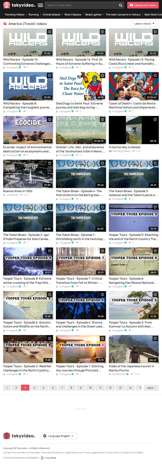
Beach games (93, 14)
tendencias (118, 374)
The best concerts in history (123, 14)
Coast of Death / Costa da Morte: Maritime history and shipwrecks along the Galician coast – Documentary (132, 106)
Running (34, 14)
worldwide (12, 195)
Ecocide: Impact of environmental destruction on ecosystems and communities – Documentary (27, 149)
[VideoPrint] (48, 457)
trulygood (12, 67)
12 (110, 387)
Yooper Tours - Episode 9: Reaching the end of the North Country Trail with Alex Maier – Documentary (133, 237)
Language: (59, 436)
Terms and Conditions (52, 452)
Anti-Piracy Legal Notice (91, 452)
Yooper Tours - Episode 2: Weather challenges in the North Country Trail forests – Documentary (27, 368)
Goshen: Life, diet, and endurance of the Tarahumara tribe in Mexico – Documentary (80, 149)
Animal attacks (51, 14)
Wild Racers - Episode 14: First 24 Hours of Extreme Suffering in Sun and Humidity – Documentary (80, 62)
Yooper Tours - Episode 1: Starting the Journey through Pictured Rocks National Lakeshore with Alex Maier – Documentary (80, 368)
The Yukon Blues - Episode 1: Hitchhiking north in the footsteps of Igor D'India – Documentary (80, 237)
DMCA (140, 452)
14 (130, 387)
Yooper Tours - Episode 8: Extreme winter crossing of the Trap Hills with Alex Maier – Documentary (27, 281)
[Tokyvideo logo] (19, 5)
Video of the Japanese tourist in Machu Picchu (131, 368)
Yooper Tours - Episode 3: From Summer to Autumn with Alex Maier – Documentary (130, 325)
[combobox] (84, 5)
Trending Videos (14, 14)
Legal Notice (71, 452)
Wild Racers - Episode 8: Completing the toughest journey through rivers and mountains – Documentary (27, 106)
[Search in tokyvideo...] (120, 5)
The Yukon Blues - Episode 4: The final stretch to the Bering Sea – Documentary (79, 193)
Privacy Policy (112, 452)
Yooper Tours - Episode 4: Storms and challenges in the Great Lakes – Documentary (80, 325)
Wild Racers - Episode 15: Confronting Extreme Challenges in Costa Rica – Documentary (28, 62)
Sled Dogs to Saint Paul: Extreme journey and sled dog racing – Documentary (79, 106)
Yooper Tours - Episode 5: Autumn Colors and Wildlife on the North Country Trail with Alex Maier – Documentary (27, 325)
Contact (7, 452)
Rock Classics (73, 14)
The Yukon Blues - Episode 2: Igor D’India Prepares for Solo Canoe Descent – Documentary (26, 237)
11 (100, 387)
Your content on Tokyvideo (26, 452)
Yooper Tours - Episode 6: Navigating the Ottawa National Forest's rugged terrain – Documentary (131, 281)
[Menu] (40, 5)
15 (140, 387)
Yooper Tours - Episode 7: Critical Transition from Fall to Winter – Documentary (79, 281)
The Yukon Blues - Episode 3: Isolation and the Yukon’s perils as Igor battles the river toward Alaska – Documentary (134, 193)
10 (90, 387)
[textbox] (81, 5)
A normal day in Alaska (124, 147)
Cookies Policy (128, 452)
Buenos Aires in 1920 (17, 191)
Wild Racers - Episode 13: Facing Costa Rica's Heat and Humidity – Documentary (132, 62)
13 (120, 387)
